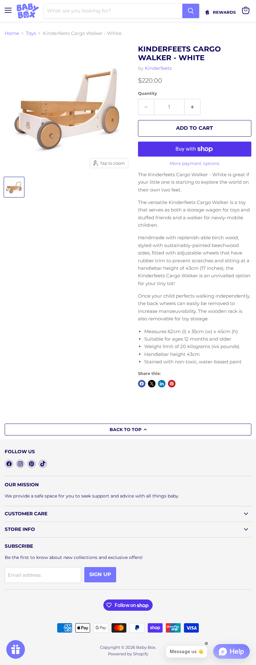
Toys (31, 33)
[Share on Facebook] (141, 383)
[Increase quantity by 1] (192, 107)
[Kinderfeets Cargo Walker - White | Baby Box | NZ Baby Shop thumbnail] (14, 187)
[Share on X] (151, 383)
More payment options (194, 163)
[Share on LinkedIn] (161, 383)
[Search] (190, 11)
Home (12, 33)
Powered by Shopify (128, 653)
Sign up (100, 574)
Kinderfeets (158, 68)
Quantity (147, 93)
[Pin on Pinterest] (171, 383)
